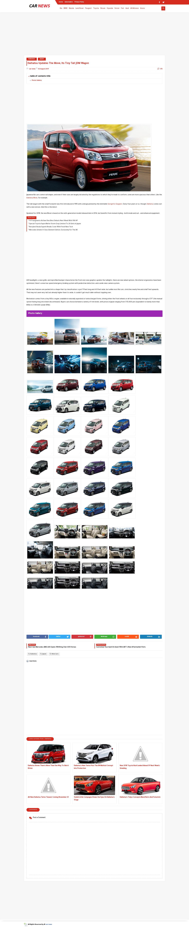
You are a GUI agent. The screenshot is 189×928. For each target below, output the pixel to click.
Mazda (71, 8)
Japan (42, 59)
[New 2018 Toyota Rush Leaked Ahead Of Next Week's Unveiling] (140, 753)
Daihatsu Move (31, 198)
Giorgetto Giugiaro (115, 204)
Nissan (102, 8)
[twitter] (163, 2)
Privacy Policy (79, 2)
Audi (127, 8)
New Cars (55, 654)
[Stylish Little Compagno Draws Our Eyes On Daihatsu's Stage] (94, 785)
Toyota (96, 8)
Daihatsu (31, 59)
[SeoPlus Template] (25, 924)
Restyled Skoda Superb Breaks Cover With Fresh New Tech (51, 227)
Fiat (122, 8)
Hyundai (110, 8)
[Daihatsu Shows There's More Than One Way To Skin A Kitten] (48, 753)
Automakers (69, 2)
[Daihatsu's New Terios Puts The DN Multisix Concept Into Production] (94, 753)
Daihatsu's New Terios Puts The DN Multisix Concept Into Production (93, 767)
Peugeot (88, 8)
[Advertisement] (94, 35)
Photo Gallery (37, 80)
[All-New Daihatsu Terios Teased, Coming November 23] (48, 785)
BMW (65, 8)
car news (49, 924)
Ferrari (117, 8)
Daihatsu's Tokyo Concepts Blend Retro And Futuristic (140, 797)
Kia (61, 8)
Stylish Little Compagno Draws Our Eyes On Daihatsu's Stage (94, 798)
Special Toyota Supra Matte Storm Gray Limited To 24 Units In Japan (55, 224)
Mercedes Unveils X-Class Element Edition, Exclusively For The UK (53, 230)
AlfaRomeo (134, 8)
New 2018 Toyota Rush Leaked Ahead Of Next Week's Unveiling (140, 767)
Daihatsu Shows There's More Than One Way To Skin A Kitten (48, 767)
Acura (142, 8)
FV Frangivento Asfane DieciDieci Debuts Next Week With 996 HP (53, 221)
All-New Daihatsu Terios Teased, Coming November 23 (48, 797)
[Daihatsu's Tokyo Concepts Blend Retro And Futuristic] (140, 785)
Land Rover (79, 8)
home (61, 2)
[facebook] (159, 2)
